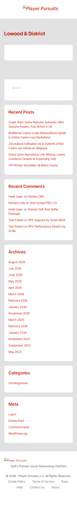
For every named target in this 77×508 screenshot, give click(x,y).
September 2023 (19, 345)
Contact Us (37, 487)
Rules (64, 481)
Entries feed (16, 420)
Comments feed (18, 427)
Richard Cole (16, 203)
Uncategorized (18, 383)
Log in (12, 414)
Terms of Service (43, 481)
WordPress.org (18, 433)
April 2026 (15, 287)
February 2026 (18, 300)
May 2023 (15, 351)
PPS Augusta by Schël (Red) (47, 220)
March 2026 (16, 294)
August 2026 (16, 262)
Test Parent (15, 220)
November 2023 (19, 339)
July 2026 (14, 268)
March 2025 (16, 319)
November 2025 (19, 313)
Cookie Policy (16, 481)
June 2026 (15, 275)
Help (20, 487)
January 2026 (17, 307)
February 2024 (18, 326)
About (55, 487)
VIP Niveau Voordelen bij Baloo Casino (33, 165)
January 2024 (17, 332)
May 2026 (15, 281)
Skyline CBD (36, 196)
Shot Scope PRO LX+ (43, 203)
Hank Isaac (15, 196)
